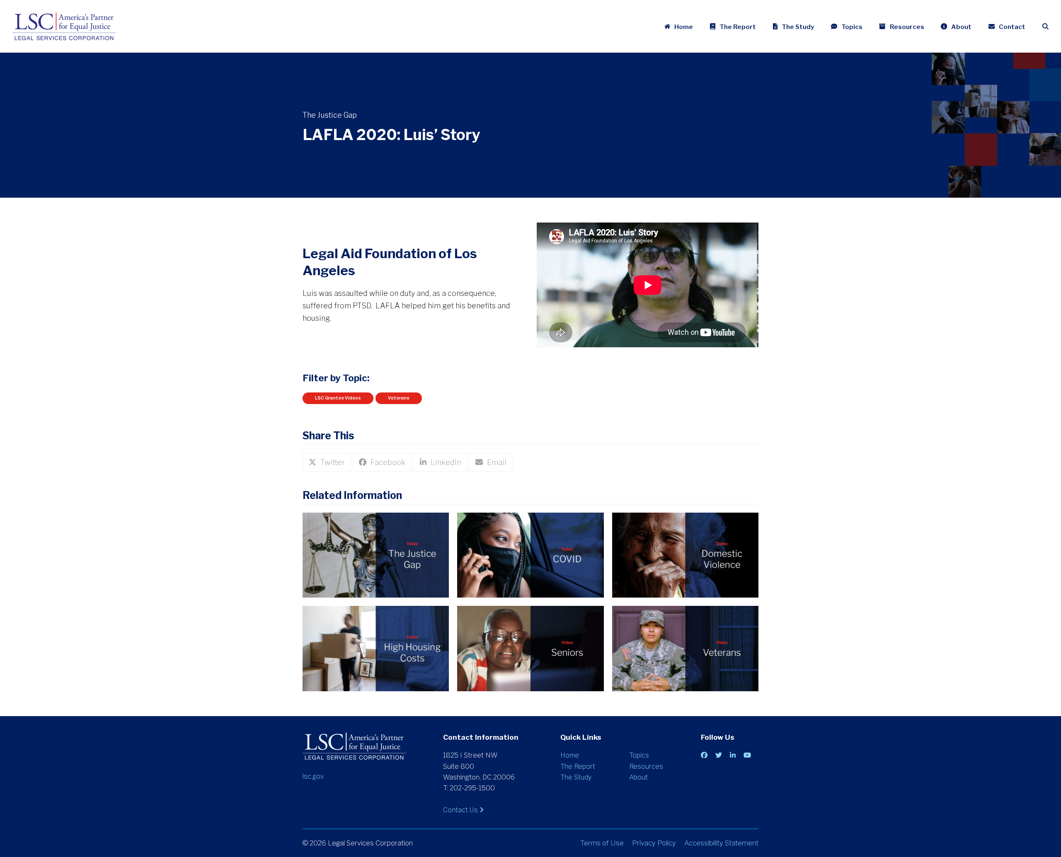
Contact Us (461, 810)
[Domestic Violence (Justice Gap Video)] (685, 554)
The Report (577, 766)
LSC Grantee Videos (338, 398)
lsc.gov (313, 776)
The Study (575, 777)
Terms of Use (602, 843)
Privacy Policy (654, 843)
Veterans (398, 398)
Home (569, 755)
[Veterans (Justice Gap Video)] (685, 648)
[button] (1045, 26)
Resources (646, 766)
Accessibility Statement (721, 843)
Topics (639, 755)
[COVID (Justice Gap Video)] (530, 554)
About (638, 777)
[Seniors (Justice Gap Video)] (530, 648)
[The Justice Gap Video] (376, 554)
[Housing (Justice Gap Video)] (376, 648)
